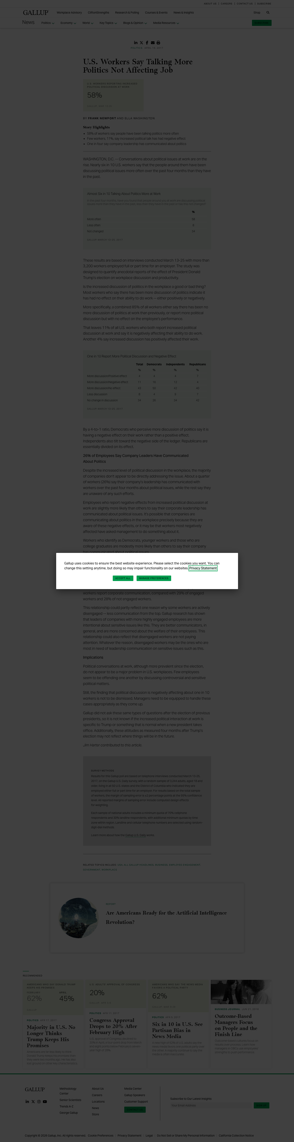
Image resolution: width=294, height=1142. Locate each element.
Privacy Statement (203, 568)
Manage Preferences (154, 578)
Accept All (123, 578)
